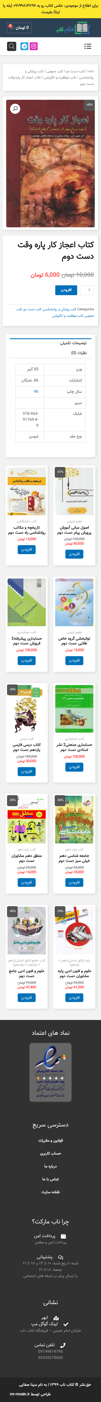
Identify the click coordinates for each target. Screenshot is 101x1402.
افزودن (66, 290)
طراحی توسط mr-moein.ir (30, 1394)
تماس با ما (50, 1179)
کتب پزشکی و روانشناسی (59, 309)
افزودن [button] (74, 554)
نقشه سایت (51, 1192)
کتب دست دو (75, 71)
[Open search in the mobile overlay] (12, 46)
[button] (15, 109)
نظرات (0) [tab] (79, 353)
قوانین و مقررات (50, 1141)
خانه (91, 71)
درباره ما (50, 1166)
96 (36, 392)
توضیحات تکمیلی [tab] (73, 343)
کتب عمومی (55, 71)
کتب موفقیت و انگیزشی (60, 77)
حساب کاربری (50, 1153)
